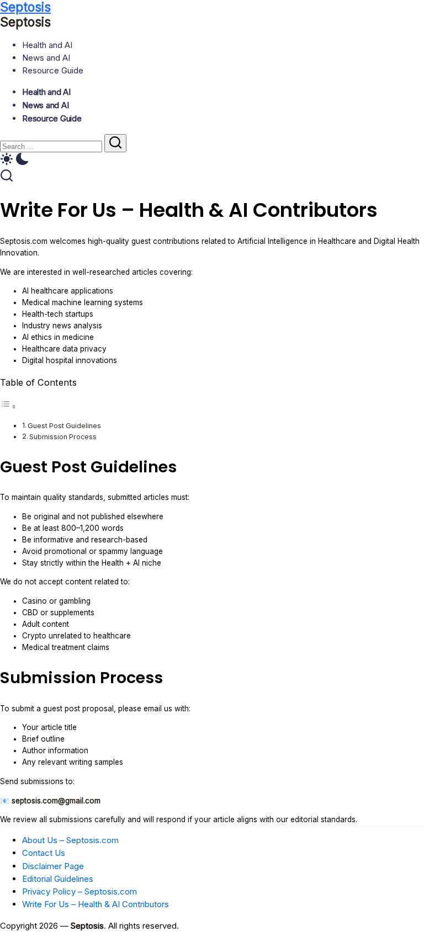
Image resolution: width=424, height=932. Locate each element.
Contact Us (43, 853)
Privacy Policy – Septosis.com (79, 891)
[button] (212, 160)
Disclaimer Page (53, 866)
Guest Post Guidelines (64, 426)
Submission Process (63, 437)
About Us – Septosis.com (70, 840)
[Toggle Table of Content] (8, 406)
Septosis (25, 22)
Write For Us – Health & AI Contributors (95, 904)
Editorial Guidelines (57, 879)
